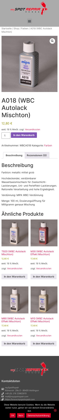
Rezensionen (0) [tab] (37, 155)
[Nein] (55, 410)
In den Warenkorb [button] (14, 276)
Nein (21, 415)
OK (12, 415)
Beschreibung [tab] (14, 155)
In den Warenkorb (23, 135)
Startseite (7, 28)
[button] (29, 21)
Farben (24, 28)
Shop (16, 28)
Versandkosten (32, 129)
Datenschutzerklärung (38, 415)
